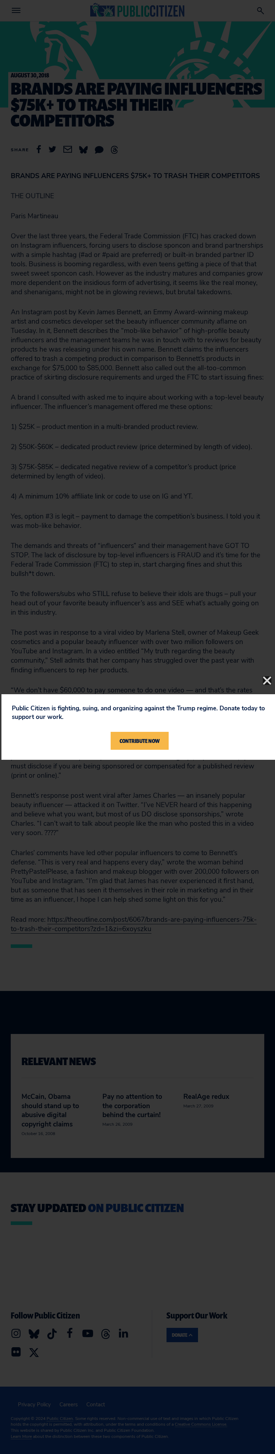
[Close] (267, 680)
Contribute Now (140, 741)
